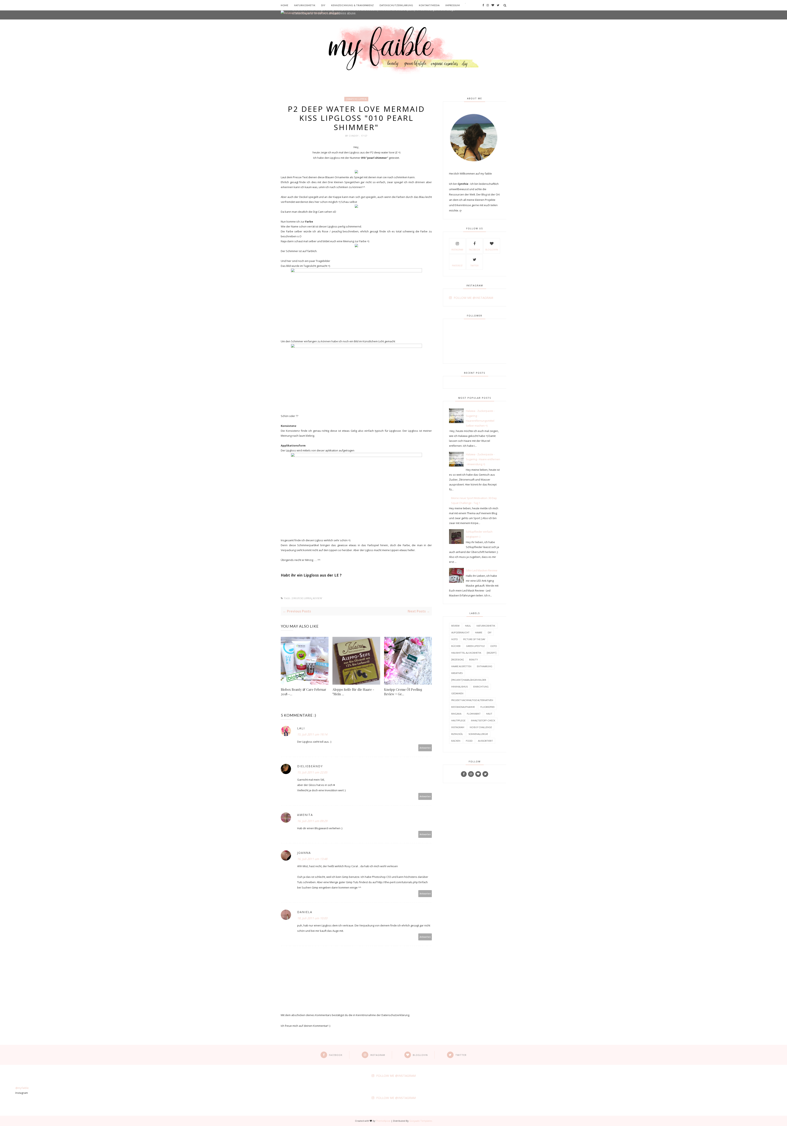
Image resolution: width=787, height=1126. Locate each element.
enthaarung (484, 666)
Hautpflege (458, 720)
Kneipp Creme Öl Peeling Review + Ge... (403, 691)
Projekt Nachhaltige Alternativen (472, 700)
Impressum (452, 5)
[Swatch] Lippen (356, 99)
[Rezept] (491, 652)
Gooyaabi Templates (420, 1120)
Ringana (456, 713)
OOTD (493, 646)
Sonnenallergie (478, 734)
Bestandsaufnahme (463, 707)
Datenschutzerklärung (396, 5)
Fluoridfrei (487, 707)
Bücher (456, 646)
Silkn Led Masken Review (481, 570)
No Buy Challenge (481, 727)
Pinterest (457, 265)
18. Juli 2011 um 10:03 (312, 918)
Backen (455, 740)
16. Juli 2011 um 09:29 (312, 821)
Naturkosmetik (304, 5)
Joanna (304, 853)
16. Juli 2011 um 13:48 (312, 859)
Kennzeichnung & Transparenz (352, 5)
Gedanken (457, 693)
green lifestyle (475, 646)
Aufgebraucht (460, 632)
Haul (468, 625)
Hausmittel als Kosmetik (466, 652)
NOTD (454, 639)
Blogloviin (491, 249)
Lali (301, 728)
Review (317, 598)
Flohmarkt (474, 713)
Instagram (457, 249)
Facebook (474, 249)
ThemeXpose (383, 1120)
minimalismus (459, 686)
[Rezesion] (457, 659)
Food (469, 740)
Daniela (304, 912)
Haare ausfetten (461, 666)
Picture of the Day (474, 639)
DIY (323, 5)
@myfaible (22, 1088)
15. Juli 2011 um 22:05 (312, 772)
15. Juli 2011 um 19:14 (312, 734)
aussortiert (485, 740)
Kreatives (457, 673)
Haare (478, 632)
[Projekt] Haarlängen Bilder (468, 679)
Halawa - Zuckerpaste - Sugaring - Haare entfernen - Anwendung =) (483, 459)
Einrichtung (481, 686)
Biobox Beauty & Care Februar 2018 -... (303, 691)
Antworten (425, 747)
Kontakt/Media (429, 5)
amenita (305, 815)
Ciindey (354, 135)
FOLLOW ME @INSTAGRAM (473, 298)
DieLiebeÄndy (310, 766)
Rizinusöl (457, 734)
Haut (489, 713)
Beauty (473, 659)
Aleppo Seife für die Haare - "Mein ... (353, 691)
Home (284, 5)
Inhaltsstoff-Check (483, 720)
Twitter (474, 265)
